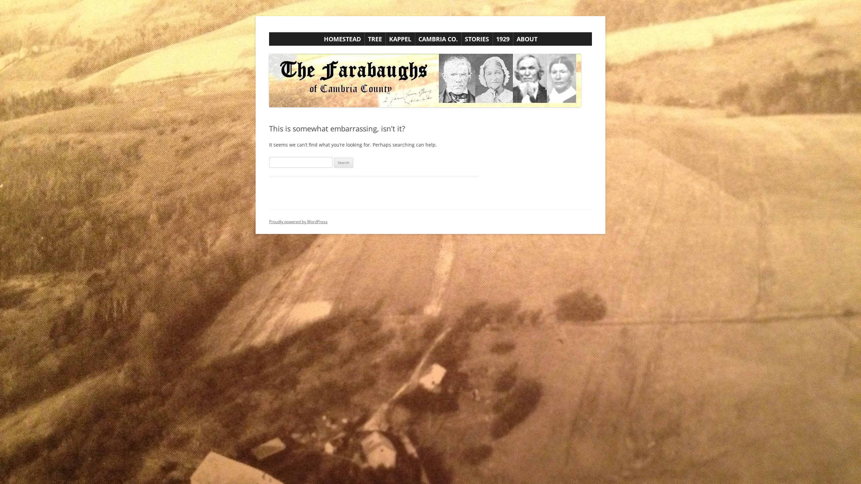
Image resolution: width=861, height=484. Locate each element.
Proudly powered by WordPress (298, 222)
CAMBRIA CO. (438, 39)
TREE (375, 39)
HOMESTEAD (342, 39)
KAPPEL (400, 39)
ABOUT (527, 39)
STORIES (477, 39)
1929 (503, 39)
